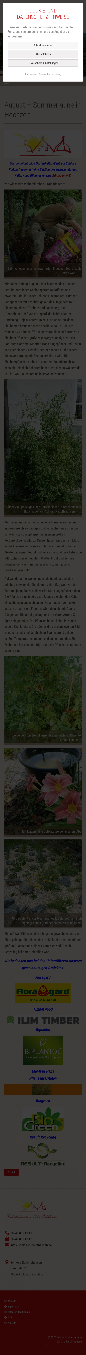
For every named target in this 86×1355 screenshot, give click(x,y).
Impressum (31, 74)
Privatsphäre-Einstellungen (43, 63)
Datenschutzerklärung (50, 74)
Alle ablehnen (43, 54)
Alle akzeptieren (43, 45)
